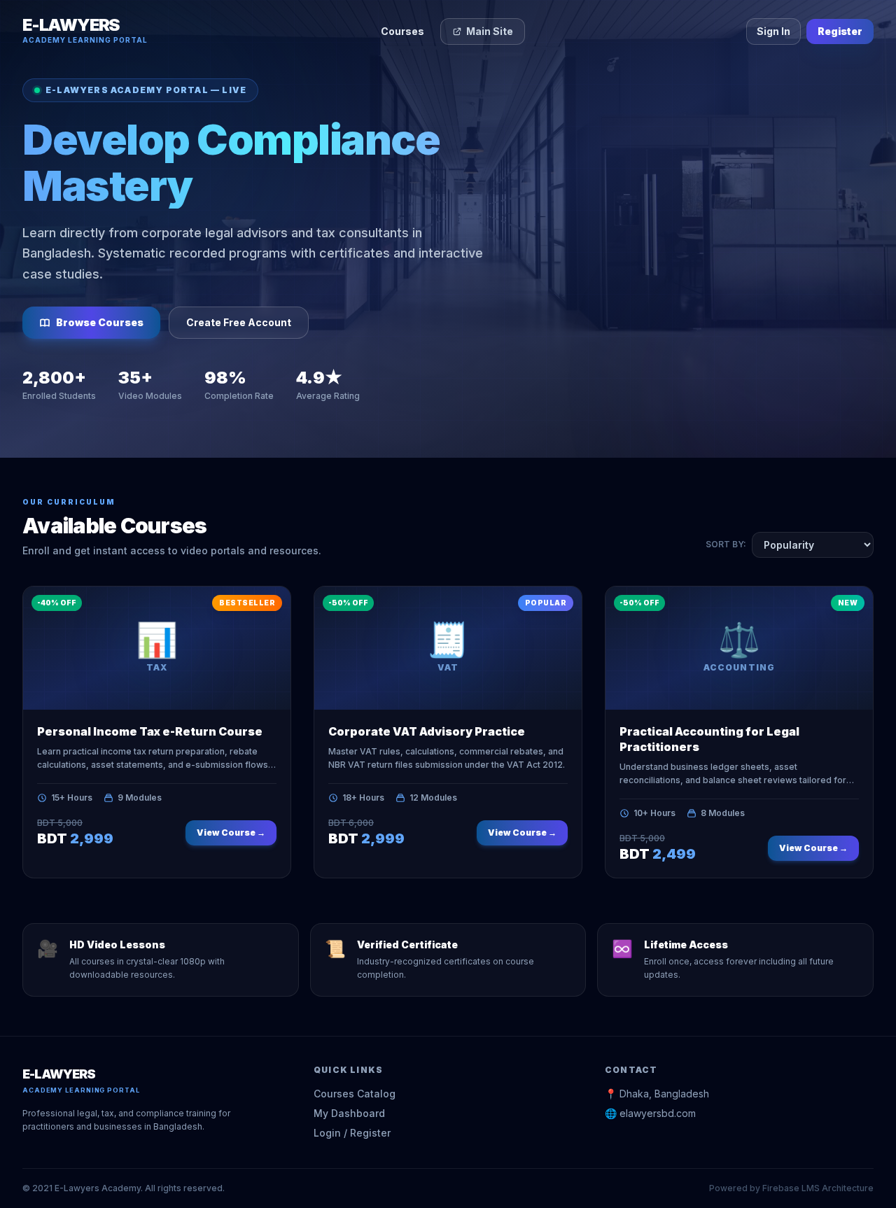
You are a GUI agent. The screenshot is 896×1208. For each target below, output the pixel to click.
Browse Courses (100, 322)
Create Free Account (238, 322)
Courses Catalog (355, 1094)
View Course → (231, 832)
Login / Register (352, 1133)
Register (840, 31)
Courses (402, 31)
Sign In (773, 31)
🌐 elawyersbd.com (650, 1113)
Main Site (489, 31)
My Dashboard (349, 1113)
